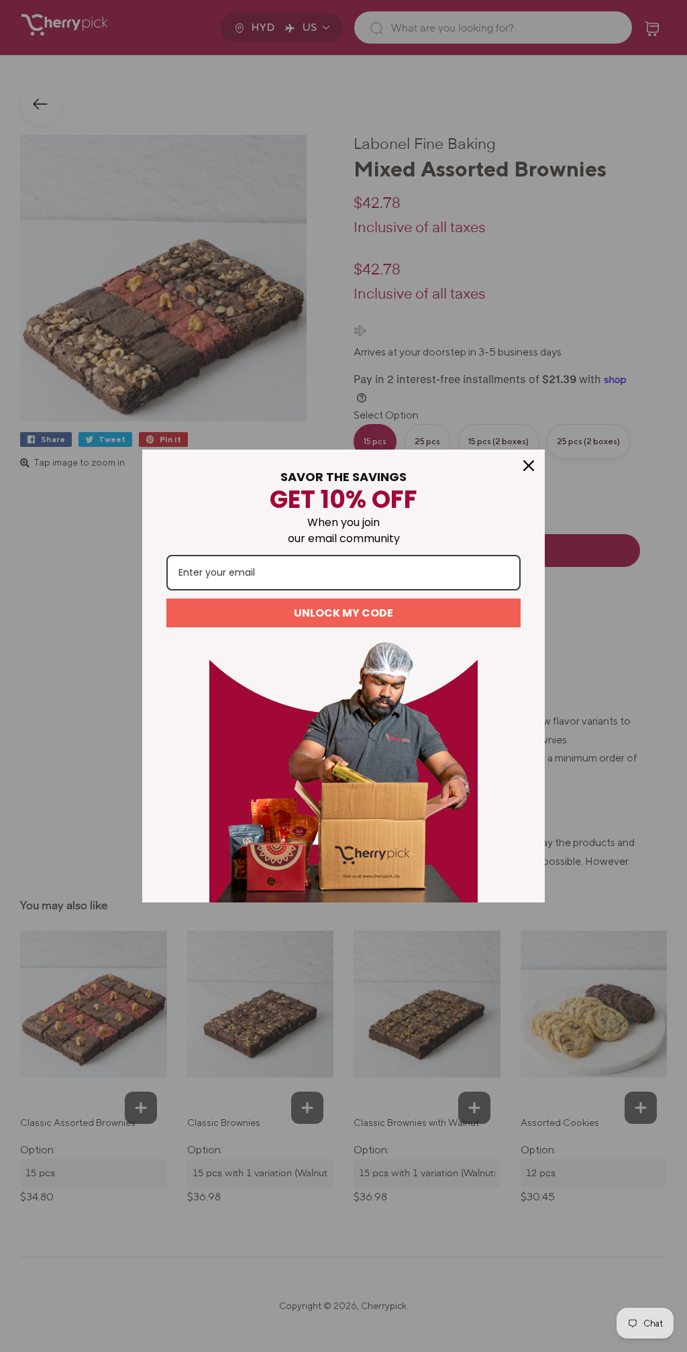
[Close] (529, 466)
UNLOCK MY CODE (343, 613)
